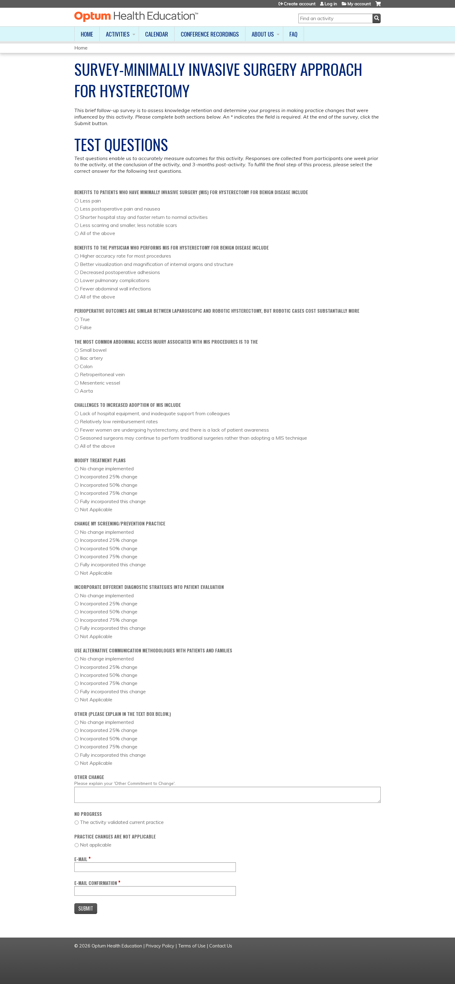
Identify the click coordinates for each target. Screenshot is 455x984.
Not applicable (95, 845)
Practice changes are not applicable (115, 836)
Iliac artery (91, 358)
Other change (89, 777)
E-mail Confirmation (95, 883)
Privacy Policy (160, 946)
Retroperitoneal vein (102, 374)
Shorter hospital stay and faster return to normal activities (144, 217)
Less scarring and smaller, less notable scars (128, 225)
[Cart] (378, 6)
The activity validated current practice (122, 822)
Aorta (86, 391)
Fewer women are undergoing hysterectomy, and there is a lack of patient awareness (174, 430)
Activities (118, 33)
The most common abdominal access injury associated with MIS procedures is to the (166, 341)
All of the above (97, 233)
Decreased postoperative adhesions (120, 272)
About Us (263, 33)
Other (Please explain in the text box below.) (122, 714)
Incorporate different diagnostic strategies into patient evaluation (149, 587)
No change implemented (107, 468)
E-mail (80, 859)
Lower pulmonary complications (115, 280)
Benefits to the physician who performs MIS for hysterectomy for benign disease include (171, 247)
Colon (86, 366)
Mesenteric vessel (100, 383)
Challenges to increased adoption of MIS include (127, 405)
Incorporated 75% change (108, 493)
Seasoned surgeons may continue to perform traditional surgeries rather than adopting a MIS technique (193, 438)
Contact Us (220, 946)
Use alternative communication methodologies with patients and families (153, 650)
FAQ (293, 33)
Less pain (90, 201)
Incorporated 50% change (108, 485)
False (86, 327)
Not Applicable (96, 509)
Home (87, 33)
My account (359, 4)
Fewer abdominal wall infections (115, 288)
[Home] (136, 17)
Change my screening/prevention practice (119, 523)
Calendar (156, 33)
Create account (299, 4)
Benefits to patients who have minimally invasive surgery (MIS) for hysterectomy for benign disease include (191, 192)
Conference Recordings (210, 33)
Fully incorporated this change (113, 501)
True (85, 319)
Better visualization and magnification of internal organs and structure (156, 264)
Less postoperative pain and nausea (120, 209)
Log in (331, 4)
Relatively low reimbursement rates (119, 421)
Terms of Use (192, 946)
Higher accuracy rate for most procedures (125, 256)
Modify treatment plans (100, 460)
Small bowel (93, 350)
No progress (88, 814)
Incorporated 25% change (108, 476)
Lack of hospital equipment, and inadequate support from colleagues (155, 413)
